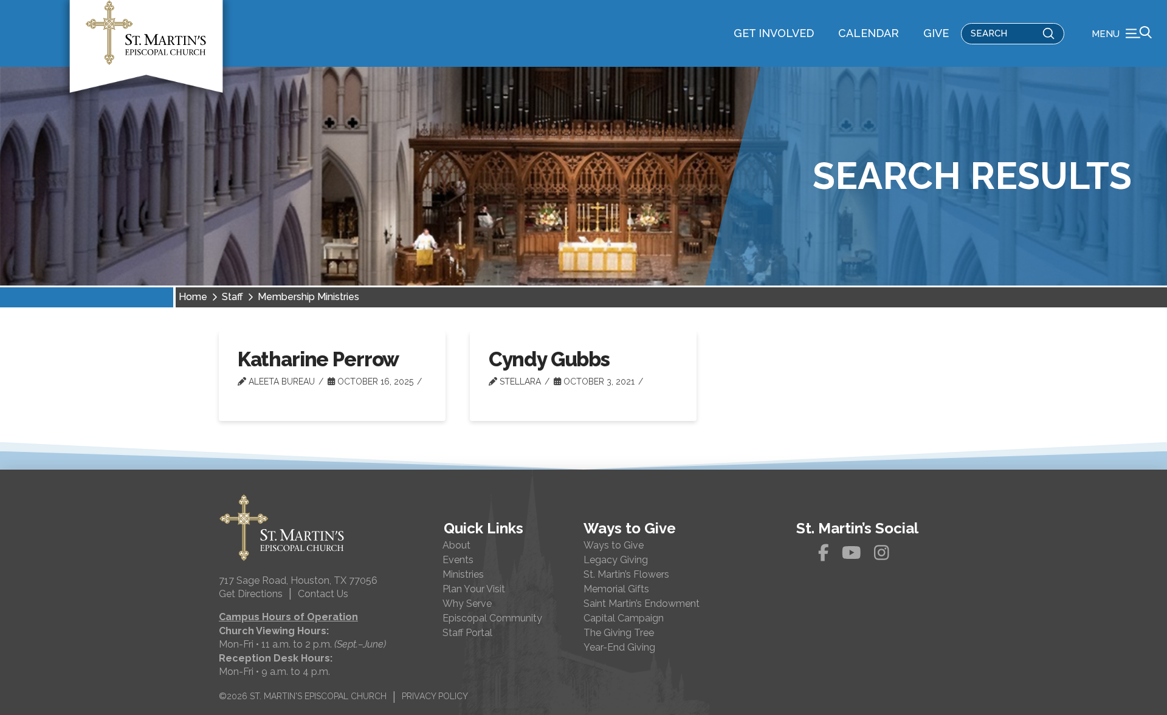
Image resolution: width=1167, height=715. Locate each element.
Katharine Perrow (318, 359)
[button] (1122, 33)
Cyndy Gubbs (549, 359)
